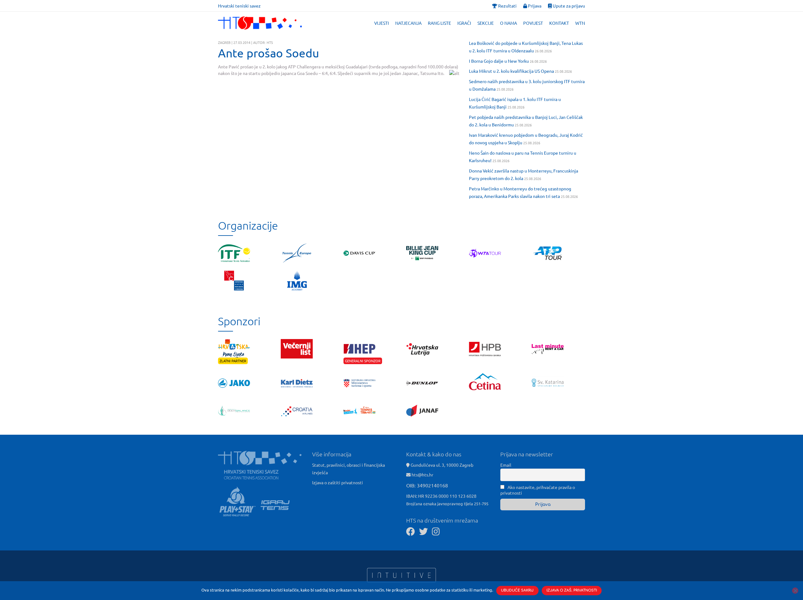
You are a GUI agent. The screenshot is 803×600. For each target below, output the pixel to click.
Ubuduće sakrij (517, 590)
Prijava (534, 5)
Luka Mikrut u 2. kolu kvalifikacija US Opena (511, 71)
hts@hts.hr (422, 474)
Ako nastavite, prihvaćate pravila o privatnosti (537, 490)
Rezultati (507, 5)
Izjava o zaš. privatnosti (571, 590)
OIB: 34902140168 (427, 485)
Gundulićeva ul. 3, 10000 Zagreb (441, 465)
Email (505, 465)
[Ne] (795, 590)
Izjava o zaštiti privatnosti (337, 482)
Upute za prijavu (568, 5)
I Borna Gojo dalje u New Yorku (499, 61)
